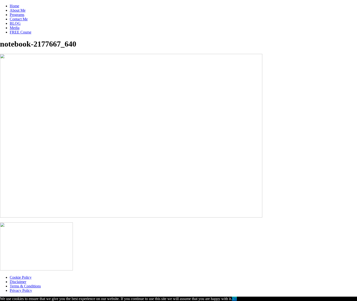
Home (14, 6)
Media (14, 28)
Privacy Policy (21, 290)
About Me (18, 10)
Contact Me (19, 19)
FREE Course (20, 32)
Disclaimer (18, 282)
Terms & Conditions (25, 286)
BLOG (15, 23)
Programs (17, 15)
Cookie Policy (21, 277)
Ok (234, 299)
